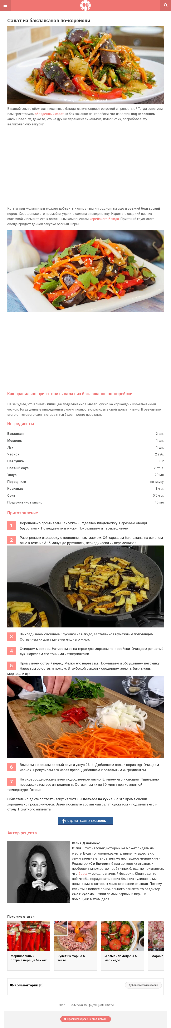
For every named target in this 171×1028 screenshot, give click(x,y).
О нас (61, 1005)
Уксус (11, 475)
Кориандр (15, 489)
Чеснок (13, 454)
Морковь (14, 441)
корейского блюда (104, 219)
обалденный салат (49, 114)
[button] (5, 5)
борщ (82, 873)
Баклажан (15, 434)
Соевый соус (18, 468)
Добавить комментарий (143, 985)
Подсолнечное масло (25, 502)
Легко (85, 100)
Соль (11, 495)
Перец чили (16, 482)
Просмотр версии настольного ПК (87, 1019)
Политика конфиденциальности (91, 1005)
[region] (85, 166)
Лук (10, 447)
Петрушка (15, 461)
